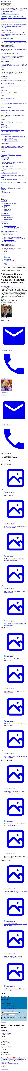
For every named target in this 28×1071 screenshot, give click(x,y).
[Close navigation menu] (1, 198)
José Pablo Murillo (5, 317)
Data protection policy (12, 1063)
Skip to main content (6, 1)
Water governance (5, 286)
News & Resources (5, 192)
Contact (2, 194)
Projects (3, 191)
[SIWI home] (4, 1022)
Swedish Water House (12, 1061)
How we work (15, 1059)
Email (19, 1012)
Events (5, 264)
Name (2, 1012)
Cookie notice (4, 1063)
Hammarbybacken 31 (6, 1033)
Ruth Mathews (4, 392)
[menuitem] (14, 8)
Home (5, 263)
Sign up (3, 1020)
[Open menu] (3, 196)
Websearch (5, 1069)
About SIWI (4, 1059)
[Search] (1, 196)
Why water (9, 1059)
